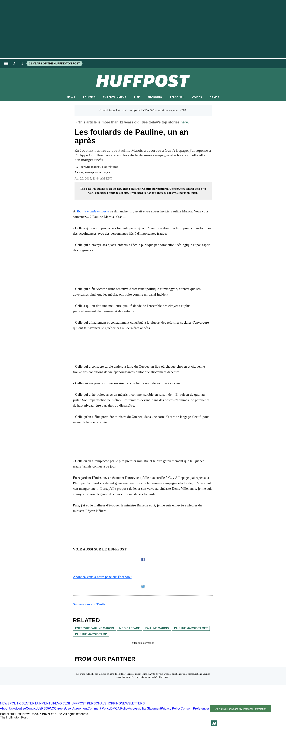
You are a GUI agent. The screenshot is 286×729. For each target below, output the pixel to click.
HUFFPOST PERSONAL (86, 703)
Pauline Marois (157, 628)
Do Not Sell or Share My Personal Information (240, 708)
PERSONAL (177, 97)
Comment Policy (99, 708)
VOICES (197, 97)
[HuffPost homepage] (50, 700)
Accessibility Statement (145, 708)
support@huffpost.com (158, 677)
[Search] (21, 63)
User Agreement (76, 708)
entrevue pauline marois (94, 628)
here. (185, 122)
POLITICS (89, 97)
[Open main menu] (6, 63)
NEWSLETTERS (133, 703)
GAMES (214, 97)
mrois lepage (129, 628)
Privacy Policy (171, 708)
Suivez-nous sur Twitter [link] (90, 604)
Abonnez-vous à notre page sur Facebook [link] (102, 577)
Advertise (19, 708)
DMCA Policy (119, 708)
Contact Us (33, 708)
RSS (44, 708)
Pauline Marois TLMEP (191, 628)
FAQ (133, 677)
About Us (6, 708)
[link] (92, 211)
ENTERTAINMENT (114, 97)
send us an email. (187, 192)
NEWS (71, 97)
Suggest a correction (143, 642)
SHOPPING (154, 97)
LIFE (137, 97)
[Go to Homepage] (214, 723)
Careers (59, 708)
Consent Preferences (195, 708)
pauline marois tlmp (91, 634)
